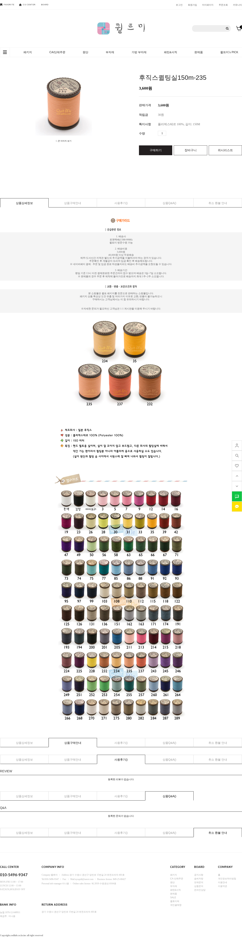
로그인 (179, 4)
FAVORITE (9, 5)
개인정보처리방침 (227, 878)
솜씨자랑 (198, 878)
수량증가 (169, 133)
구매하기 (156, 150)
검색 (227, 28)
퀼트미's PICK (229, 52)
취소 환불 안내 (218, 203)
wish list (237, 466)
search (237, 456)
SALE (173, 897)
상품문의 (198, 886)
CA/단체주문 (57, 52)
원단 (85, 52)
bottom (237, 486)
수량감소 (174, 133)
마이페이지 (207, 4)
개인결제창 (176, 905)
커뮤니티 (237, 4)
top (237, 476)
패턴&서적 (170, 52)
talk (237, 496)
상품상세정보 (24, 203)
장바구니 (191, 150)
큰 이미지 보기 (64, 141)
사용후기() (121, 203)
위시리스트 (225, 150)
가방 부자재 (139, 52)
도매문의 (198, 882)
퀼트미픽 (174, 901)
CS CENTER (29, 5)
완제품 (198, 52)
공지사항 (198, 874)
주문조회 (223, 4)
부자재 (110, 52)
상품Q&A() (169, 203)
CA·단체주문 (176, 878)
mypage (237, 445)
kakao (237, 506)
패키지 (27, 52)
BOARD (45, 5)
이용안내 (222, 882)
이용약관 (222, 886)
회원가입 (192, 4)
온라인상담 (200, 889)
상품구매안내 (72, 203)
